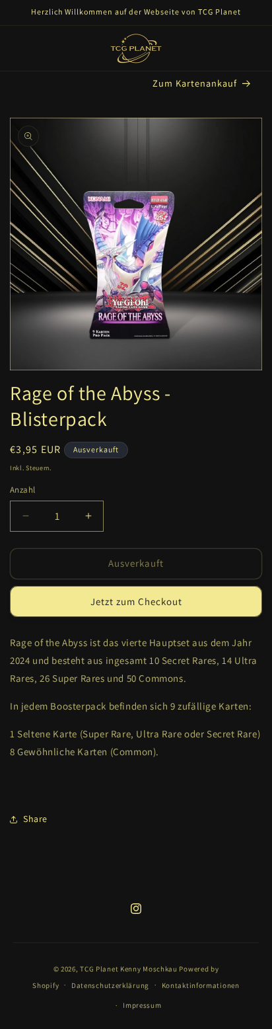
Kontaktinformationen (201, 985)
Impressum (142, 1005)
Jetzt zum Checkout (136, 601)
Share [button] (35, 819)
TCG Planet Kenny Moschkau (129, 968)
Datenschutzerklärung (110, 985)
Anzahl (22, 489)
